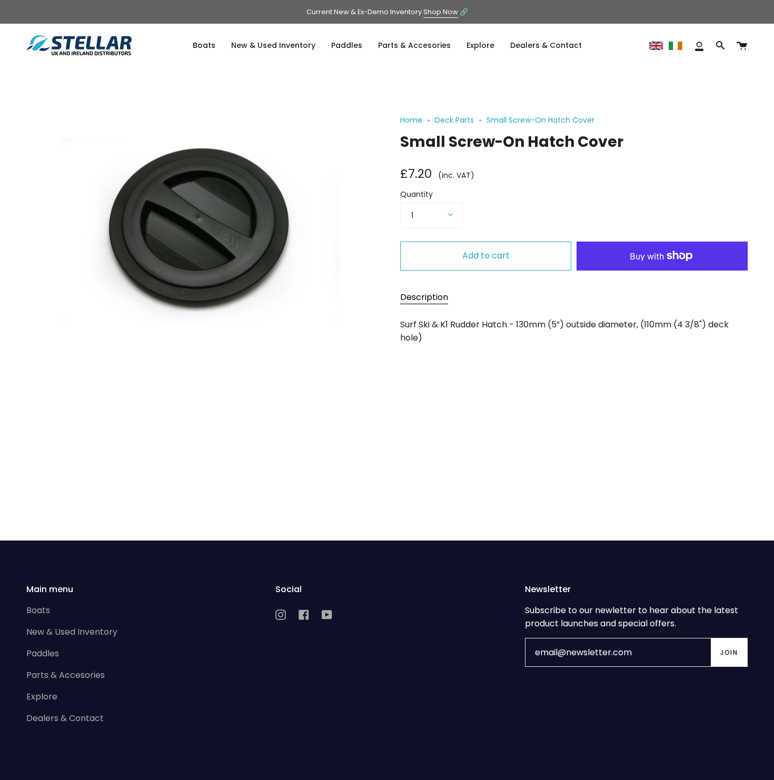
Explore (41, 697)
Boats (38, 610)
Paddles (42, 653)
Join (729, 652)
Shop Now (440, 11)
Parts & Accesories (65, 675)
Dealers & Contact (65, 718)
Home (411, 120)
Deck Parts (454, 120)
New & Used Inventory (71, 632)
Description (424, 297)
